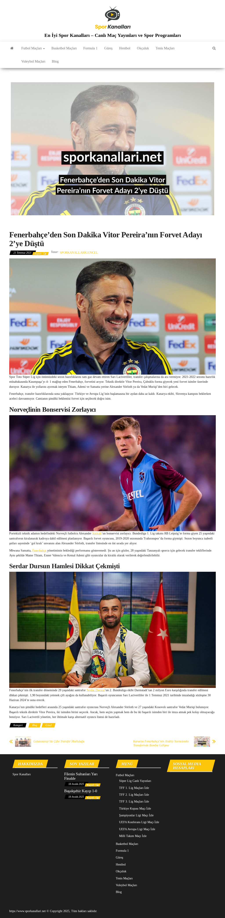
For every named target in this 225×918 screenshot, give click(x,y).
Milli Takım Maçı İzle (133, 836)
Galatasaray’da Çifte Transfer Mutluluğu (58, 741)
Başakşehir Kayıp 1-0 (80, 791)
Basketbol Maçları (64, 48)
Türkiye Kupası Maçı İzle (135, 808)
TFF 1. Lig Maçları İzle (134, 788)
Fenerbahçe (39, 550)
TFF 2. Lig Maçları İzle (134, 794)
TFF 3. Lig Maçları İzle (134, 801)
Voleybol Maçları (33, 61)
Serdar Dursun (96, 690)
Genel (48, 725)
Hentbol (124, 48)
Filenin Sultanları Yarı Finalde (81, 776)
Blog (55, 61)
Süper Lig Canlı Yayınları (135, 781)
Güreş (108, 48)
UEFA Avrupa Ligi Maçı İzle (137, 829)
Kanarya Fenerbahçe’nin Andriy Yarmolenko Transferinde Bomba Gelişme (161, 743)
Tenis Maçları (165, 48)
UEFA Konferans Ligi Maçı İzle (139, 822)
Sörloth (97, 533)
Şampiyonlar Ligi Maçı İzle (136, 815)
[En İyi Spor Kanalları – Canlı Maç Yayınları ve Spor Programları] (12, 48)
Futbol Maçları (32, 48)
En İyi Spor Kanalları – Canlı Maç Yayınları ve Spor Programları (112, 35)
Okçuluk (143, 48)
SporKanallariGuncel (79, 252)
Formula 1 (90, 48)
